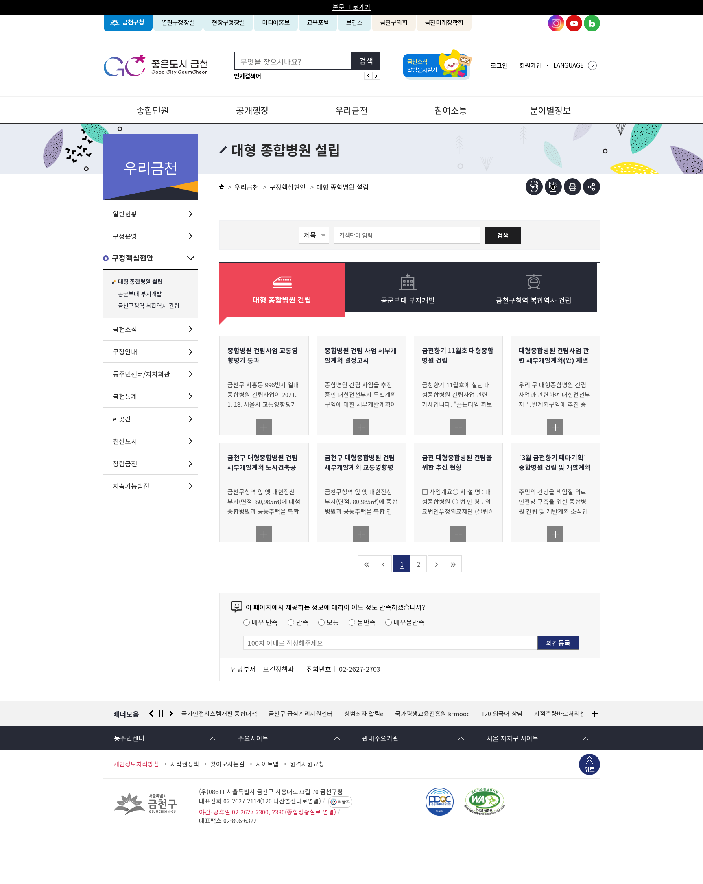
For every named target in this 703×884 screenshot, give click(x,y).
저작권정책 (184, 764)
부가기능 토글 (591, 186)
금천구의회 (394, 22)
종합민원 (152, 109)
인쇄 (572, 186)
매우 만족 (265, 622)
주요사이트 (253, 738)
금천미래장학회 (444, 22)
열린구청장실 (178, 22)
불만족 (366, 622)
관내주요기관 (380, 738)
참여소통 (450, 109)
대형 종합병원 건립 (282, 300)
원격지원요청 (307, 764)
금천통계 (125, 396)
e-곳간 (122, 418)
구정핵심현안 (132, 258)
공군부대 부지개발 (140, 293)
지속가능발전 (131, 486)
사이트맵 (267, 764)
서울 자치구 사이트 (513, 738)
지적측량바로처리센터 (562, 713)
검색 (503, 235)
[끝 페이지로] (453, 563)
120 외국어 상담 (502, 713)
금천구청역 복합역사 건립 (148, 305)
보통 (333, 622)
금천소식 (125, 329)
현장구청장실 (228, 22)
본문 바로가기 (351, 7)
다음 (171, 713)
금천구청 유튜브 (574, 23)
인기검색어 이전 (368, 76)
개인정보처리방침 (136, 764)
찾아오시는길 (227, 764)
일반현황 (125, 213)
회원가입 (530, 65)
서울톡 (344, 802)
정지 (161, 713)
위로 (589, 769)
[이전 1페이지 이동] (383, 563)
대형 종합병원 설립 (140, 282)
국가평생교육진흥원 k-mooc (432, 713)
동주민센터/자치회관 (141, 374)
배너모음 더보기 (595, 714)
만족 (302, 622)
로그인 (499, 65)
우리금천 (351, 109)
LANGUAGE (568, 65)
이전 (151, 713)
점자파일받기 (553, 186)
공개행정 (252, 109)
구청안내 (125, 351)
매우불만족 (409, 622)
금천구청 (133, 22)
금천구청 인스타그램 (556, 23)
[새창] (484, 801)
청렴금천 (125, 463)
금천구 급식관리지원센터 (301, 713)
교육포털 (318, 22)
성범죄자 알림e (364, 713)
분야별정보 (550, 109)
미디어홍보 (276, 22)
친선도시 (125, 441)
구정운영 (125, 236)
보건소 (354, 22)
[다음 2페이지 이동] (436, 563)
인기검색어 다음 (376, 76)
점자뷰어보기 (534, 186)
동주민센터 (129, 738)
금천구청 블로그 (592, 23)
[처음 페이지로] (366, 563)
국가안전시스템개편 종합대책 (219, 713)
